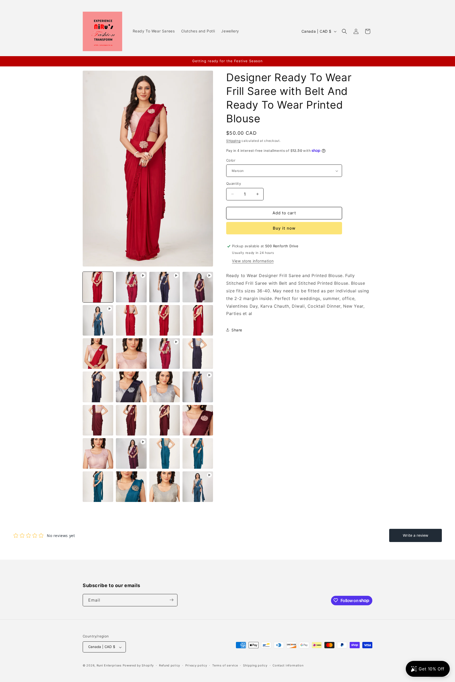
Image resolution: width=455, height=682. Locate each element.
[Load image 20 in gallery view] (164, 453)
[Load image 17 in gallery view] (164, 420)
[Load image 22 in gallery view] (98, 486)
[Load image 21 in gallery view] (197, 453)
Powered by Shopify (138, 666)
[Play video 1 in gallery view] (131, 287)
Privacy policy (196, 665)
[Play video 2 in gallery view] (164, 287)
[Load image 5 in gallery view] (131, 320)
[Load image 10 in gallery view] (197, 353)
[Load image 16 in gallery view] (131, 420)
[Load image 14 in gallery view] (164, 386)
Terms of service (225, 665)
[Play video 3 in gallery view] (197, 287)
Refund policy (169, 665)
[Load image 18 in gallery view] (197, 420)
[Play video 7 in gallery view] (131, 453)
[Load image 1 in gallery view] (98, 287)
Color (230, 160)
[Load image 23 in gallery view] (131, 486)
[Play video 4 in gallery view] (98, 320)
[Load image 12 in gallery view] (98, 386)
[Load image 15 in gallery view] (98, 420)
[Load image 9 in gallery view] (131, 353)
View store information (253, 261)
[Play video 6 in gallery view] (197, 386)
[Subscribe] (171, 600)
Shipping (233, 141)
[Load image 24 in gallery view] (164, 486)
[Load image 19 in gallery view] (98, 453)
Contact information (288, 665)
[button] (344, 31)
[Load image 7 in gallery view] (197, 320)
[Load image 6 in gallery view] (164, 320)
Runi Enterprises (109, 666)
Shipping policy (255, 665)
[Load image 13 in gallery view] (131, 386)
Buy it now (284, 228)
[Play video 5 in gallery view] (164, 353)
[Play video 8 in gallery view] (197, 486)
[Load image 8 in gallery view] (98, 353)
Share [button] (236, 330)
